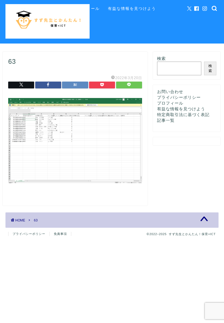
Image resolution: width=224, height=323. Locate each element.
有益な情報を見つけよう (132, 8)
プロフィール (86, 8)
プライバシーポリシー (179, 97)
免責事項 (60, 233)
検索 (161, 58)
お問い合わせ (61, 19)
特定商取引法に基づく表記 (183, 114)
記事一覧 (56, 8)
